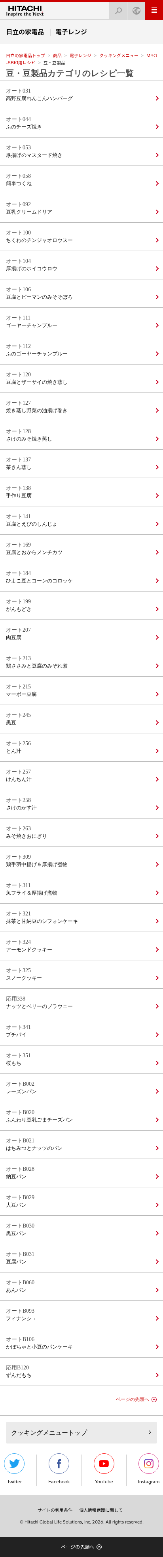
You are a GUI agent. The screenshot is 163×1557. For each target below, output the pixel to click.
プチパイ (16, 1035)
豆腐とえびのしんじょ (31, 524)
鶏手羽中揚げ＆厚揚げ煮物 (37, 864)
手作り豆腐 (19, 496)
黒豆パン (16, 1233)
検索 (118, 11)
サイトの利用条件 (55, 1510)
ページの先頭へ (132, 1399)
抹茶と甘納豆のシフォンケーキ (42, 921)
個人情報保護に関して (101, 1510)
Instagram (148, 1481)
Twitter (14, 1481)
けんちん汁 (19, 779)
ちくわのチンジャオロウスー (39, 240)
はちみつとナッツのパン (34, 1148)
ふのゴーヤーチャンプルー (37, 354)
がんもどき (19, 609)
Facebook (59, 1481)
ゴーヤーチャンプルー (31, 325)
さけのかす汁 (21, 808)
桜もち (13, 1063)
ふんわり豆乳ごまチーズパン (39, 1120)
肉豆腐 (13, 637)
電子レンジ (80, 55)
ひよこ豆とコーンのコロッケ (39, 581)
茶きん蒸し (19, 467)
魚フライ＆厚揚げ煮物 (31, 893)
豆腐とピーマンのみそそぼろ (39, 297)
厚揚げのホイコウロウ (31, 269)
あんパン (16, 1290)
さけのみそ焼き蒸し (29, 439)
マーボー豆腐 (21, 694)
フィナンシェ (21, 1318)
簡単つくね (19, 183)
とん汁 (13, 751)
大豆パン (16, 1205)
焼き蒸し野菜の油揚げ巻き (37, 410)
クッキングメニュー (118, 55)
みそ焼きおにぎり (26, 836)
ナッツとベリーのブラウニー (39, 1006)
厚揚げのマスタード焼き (34, 155)
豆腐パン (16, 1262)
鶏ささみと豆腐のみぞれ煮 (37, 666)
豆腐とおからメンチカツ (34, 552)
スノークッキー (24, 978)
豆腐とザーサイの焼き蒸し (37, 382)
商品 (57, 55)
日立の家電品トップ (25, 55)
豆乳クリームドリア (29, 212)
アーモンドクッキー (29, 949)
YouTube (104, 1481)
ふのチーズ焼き (24, 127)
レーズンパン (21, 1091)
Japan (136, 11)
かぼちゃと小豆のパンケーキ (39, 1347)
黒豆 (11, 722)
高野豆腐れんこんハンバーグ (39, 98)
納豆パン (16, 1176)
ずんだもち (19, 1375)
